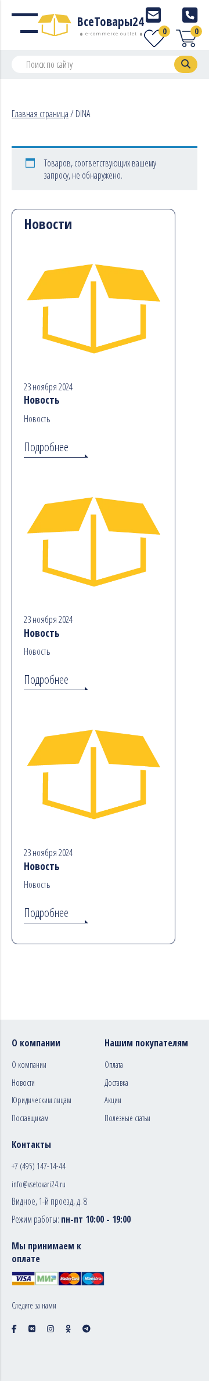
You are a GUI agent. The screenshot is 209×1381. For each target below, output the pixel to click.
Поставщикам (30, 1117)
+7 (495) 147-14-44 (39, 1166)
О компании (29, 1064)
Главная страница (40, 113)
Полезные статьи (127, 1117)
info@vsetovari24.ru (39, 1184)
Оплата (114, 1064)
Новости (23, 1082)
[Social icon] (14, 1328)
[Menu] (25, 25)
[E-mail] (153, 14)
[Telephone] (189, 14)
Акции (113, 1099)
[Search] (185, 64)
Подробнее (46, 447)
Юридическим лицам (41, 1099)
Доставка (116, 1082)
